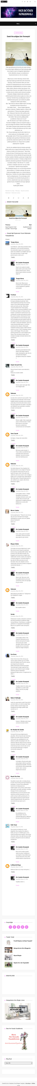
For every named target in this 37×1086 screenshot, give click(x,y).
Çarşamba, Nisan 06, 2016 (17, 244)
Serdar (13, 614)
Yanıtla (13, 257)
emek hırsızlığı (18, 32)
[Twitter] (14, 927)
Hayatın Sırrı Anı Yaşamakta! (21, 963)
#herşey (17, 190)
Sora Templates (10, 1083)
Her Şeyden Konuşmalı (22, 262)
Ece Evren (13, 654)
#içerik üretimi (25, 190)
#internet (8, 192)
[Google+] (26, 927)
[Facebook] (10, 927)
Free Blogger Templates (19, 1083)
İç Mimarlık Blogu (16, 865)
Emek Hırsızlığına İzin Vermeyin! (18, 218)
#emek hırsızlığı (10, 190)
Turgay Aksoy (15, 242)
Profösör (13, 295)
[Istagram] (18, 927)
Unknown (13, 393)
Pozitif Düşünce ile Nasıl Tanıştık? (23, 941)
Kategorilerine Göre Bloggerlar (22, 948)
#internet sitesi (16, 192)
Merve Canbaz (15, 510)
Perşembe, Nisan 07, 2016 (22, 810)
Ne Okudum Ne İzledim (17, 730)
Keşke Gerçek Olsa (16, 365)
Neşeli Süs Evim (15, 776)
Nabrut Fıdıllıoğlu (16, 698)
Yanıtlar (13, 260)
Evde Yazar (14, 825)
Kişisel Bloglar (18, 955)
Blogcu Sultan (15, 544)
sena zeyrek (14, 433)
